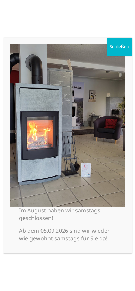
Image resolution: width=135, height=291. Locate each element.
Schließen (119, 46)
